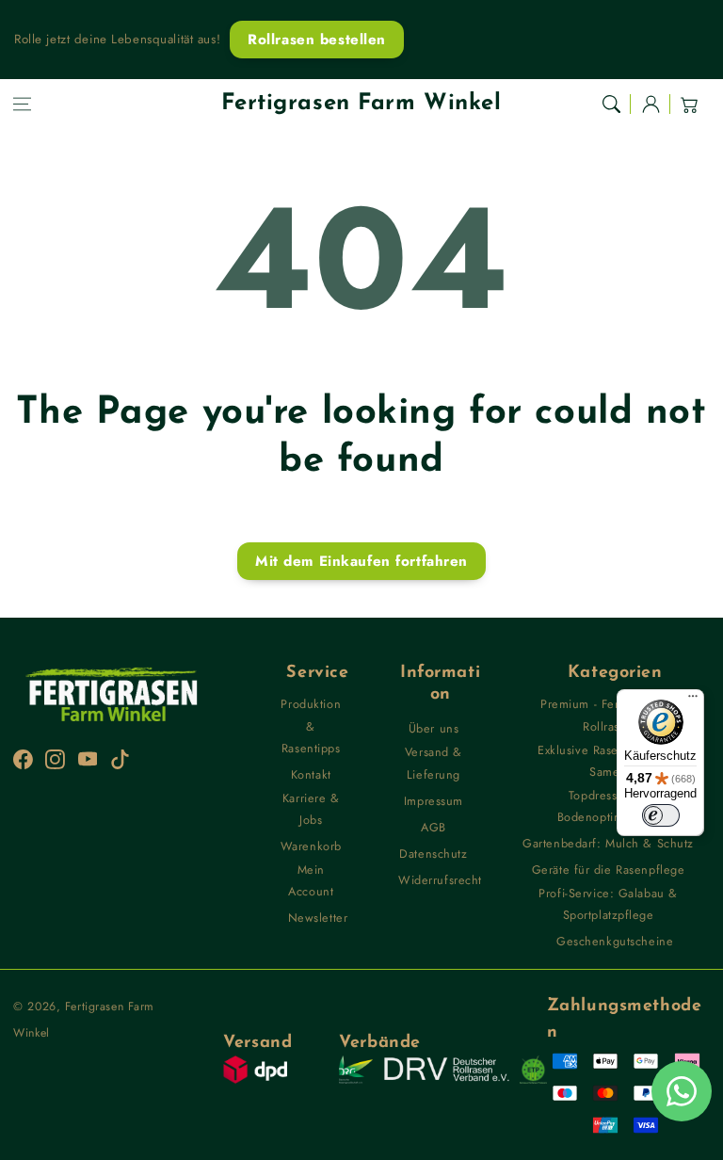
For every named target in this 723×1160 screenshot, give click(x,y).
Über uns (434, 728)
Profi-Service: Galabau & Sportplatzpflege (608, 904)
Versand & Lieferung (433, 762)
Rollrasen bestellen (317, 39)
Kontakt (311, 774)
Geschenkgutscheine (614, 941)
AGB (433, 827)
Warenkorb (311, 846)
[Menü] (693, 700)
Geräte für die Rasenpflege (608, 869)
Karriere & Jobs (311, 809)
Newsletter (318, 917)
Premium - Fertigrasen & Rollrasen (608, 714)
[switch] (661, 815)
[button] (22, 103)
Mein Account (310, 880)
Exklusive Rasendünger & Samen (608, 761)
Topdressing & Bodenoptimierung (608, 806)
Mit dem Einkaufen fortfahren (361, 561)
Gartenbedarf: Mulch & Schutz (608, 843)
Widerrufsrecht (440, 880)
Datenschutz (433, 853)
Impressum (433, 801)
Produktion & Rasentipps (311, 726)
